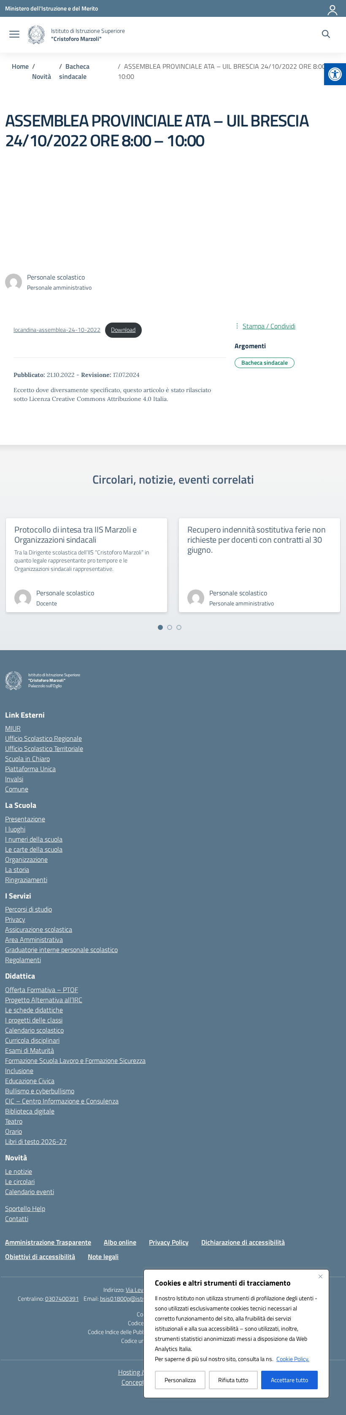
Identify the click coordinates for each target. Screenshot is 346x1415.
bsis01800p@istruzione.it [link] (132, 1298)
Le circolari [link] (20, 1181)
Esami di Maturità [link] (29, 1050)
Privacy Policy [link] (169, 1242)
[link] (335, 74)
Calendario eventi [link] (29, 1191)
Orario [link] (13, 1131)
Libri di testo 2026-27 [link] (36, 1141)
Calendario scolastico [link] (34, 1030)
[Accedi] (333, 8)
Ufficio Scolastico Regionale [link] (43, 738)
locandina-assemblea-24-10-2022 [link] (57, 329)
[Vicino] (320, 1276)
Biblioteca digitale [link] (29, 1111)
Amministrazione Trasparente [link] (48, 1242)
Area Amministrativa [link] (34, 939)
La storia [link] (17, 869)
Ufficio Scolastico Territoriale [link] (44, 748)
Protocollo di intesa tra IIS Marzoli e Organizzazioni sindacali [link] (75, 534)
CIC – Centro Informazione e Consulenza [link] (62, 1101)
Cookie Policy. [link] (292, 1358)
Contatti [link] (16, 1218)
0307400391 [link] (62, 1298)
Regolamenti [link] (23, 960)
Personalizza (180, 1379)
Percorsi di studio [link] (28, 909)
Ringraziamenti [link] (26, 879)
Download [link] (123, 329)
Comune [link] (16, 789)
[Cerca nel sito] (325, 35)
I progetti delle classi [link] (33, 1020)
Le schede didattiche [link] (34, 1010)
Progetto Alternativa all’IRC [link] (43, 1000)
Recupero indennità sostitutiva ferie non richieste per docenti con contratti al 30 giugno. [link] (256, 539)
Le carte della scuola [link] (33, 849)
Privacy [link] (15, 919)
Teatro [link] (13, 1121)
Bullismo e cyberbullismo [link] (39, 1091)
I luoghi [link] (15, 829)
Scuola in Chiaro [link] (27, 758)
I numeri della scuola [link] (33, 839)
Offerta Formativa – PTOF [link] (41, 990)
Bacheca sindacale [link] (264, 362)
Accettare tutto (289, 1379)
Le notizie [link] (18, 1171)
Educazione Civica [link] (29, 1081)
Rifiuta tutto (233, 1379)
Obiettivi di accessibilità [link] (40, 1256)
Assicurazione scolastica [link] (38, 929)
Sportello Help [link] (25, 1208)
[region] (236, 1333)
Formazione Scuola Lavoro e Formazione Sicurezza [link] (75, 1060)
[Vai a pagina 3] (178, 627)
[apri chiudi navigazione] (14, 35)
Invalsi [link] (14, 779)
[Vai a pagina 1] (160, 627)
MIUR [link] (13, 728)
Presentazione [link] (25, 819)
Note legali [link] (103, 1256)
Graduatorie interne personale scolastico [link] (61, 949)
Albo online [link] (120, 1242)
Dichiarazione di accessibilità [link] (243, 1242)
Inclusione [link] (19, 1070)
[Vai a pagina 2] (169, 627)
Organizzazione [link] (26, 859)
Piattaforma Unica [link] (30, 769)
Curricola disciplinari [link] (32, 1040)
